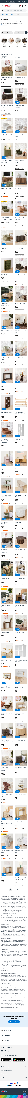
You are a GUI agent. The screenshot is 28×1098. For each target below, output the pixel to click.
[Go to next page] (20, 889)
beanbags (17, 942)
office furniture (6, 960)
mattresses (3, 931)
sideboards (19, 952)
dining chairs (10, 952)
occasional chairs (20, 941)
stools (15, 952)
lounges (7, 941)
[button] (2, 5)
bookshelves (3, 962)
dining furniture (20, 951)
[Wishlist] (22, 6)
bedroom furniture (20, 929)
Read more (4, 25)
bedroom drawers (5, 934)
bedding (24, 930)
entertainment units (5, 942)
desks (14, 961)
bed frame (16, 933)
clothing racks (23, 933)
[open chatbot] (24, 1094)
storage (8, 962)
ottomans (12, 942)
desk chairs (19, 961)
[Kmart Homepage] (8, 6)
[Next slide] (26, 32)
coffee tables (13, 941)
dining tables (4, 952)
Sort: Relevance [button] (19, 57)
